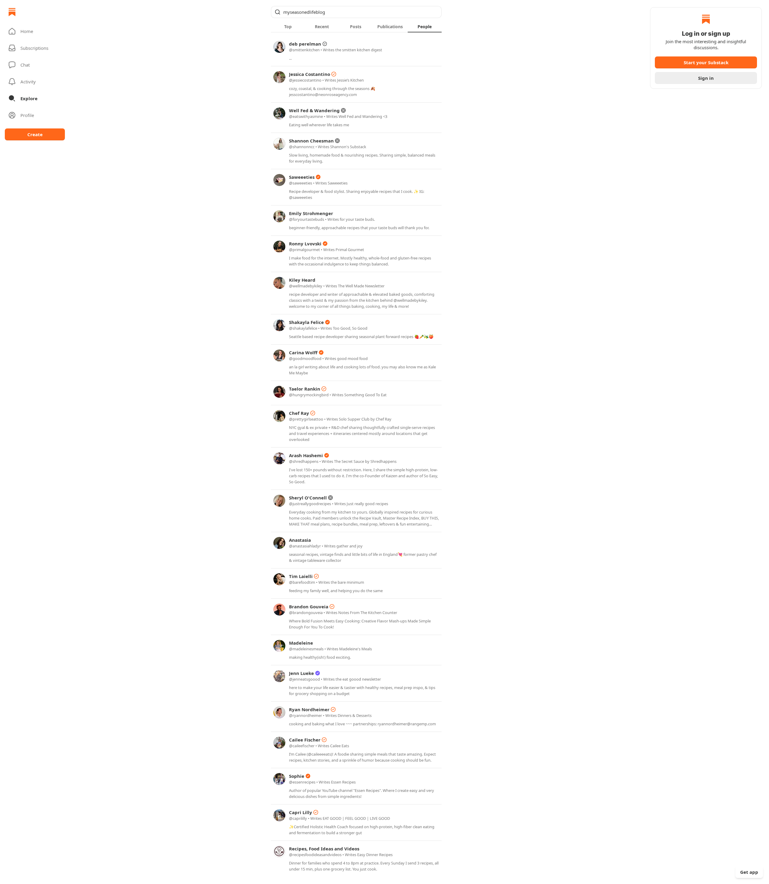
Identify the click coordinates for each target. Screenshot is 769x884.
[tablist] (356, 26)
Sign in (706, 78)
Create (35, 134)
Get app (749, 872)
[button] (35, 31)
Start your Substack (706, 62)
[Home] (12, 12)
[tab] (288, 26)
